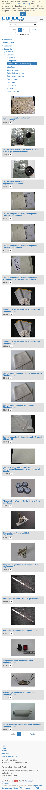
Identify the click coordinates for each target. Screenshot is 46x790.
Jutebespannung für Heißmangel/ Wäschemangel (16, 119)
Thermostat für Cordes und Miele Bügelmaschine (16, 534)
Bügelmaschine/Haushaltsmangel (19, 64)
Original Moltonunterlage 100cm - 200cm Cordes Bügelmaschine (22, 374)
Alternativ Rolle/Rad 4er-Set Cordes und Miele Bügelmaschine (21, 502)
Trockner (10, 88)
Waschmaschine (13, 91)
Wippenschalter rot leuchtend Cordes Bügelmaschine (18, 661)
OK (23, 14)
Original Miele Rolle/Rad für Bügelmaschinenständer (14, 182)
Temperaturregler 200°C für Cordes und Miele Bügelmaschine (21, 566)
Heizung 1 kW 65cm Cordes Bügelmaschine (20, 630)
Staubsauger (12, 85)
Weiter (33, 29)
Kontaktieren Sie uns (9, 756)
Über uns (5, 753)
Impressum (37, 785)
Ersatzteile (8, 49)
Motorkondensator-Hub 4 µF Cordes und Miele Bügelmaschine (22, 725)
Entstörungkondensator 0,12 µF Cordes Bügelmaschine (19, 693)
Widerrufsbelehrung (27, 788)
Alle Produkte (7, 39)
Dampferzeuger (13, 70)
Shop (4, 748)
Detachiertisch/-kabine (15, 73)
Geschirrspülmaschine (15, 76)
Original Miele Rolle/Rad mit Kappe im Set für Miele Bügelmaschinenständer (21, 151)
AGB (37, 788)
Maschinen (8, 46)
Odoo (16, 781)
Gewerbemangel (13, 79)
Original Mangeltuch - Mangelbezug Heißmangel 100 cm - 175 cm (22, 438)
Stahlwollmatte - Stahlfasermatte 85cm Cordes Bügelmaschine (21, 310)
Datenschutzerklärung (22, 3)
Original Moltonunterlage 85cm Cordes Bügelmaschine (18, 406)
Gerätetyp (10, 55)
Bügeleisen (11, 57)
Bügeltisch (11, 67)
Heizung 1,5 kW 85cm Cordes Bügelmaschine (21, 598)
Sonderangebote (8, 43)
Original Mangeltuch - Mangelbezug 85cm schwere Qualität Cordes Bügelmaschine (20, 278)
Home (4, 746)
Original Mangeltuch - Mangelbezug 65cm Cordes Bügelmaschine (20, 246)
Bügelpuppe (11, 60)
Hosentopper (12, 82)
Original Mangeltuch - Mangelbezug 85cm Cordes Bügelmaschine (20, 214)
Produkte (5, 750)
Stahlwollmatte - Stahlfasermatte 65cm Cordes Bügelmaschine (21, 342)
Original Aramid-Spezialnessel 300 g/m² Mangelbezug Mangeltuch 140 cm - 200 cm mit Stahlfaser (21, 469)
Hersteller (9, 51)
